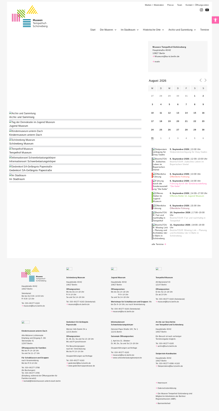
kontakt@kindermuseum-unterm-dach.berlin (42, 381)
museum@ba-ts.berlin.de (34, 306)
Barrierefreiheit (164, 403)
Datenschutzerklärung (167, 388)
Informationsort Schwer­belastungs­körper (32, 161)
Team (179, 5)
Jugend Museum (18, 125)
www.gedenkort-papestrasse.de (81, 366)
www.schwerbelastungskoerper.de (127, 358)
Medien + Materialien (154, 5)
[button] (215, 20)
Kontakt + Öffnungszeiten (197, 5)
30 (203, 130)
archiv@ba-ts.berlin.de (167, 346)
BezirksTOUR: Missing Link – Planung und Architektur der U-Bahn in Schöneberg (188, 233)
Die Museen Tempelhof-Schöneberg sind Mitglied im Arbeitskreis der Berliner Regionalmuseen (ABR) (174, 396)
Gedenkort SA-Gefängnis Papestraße (30, 170)
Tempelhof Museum (20, 152)
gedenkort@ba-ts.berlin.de (79, 363)
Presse (170, 5)
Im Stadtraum (128, 29)
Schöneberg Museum (21, 143)
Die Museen (106, 29)
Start (92, 29)
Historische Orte (152, 29)
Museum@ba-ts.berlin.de (167, 56)
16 (203, 113)
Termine (204, 29)
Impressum (162, 383)
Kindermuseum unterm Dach (25, 134)
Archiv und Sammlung (180, 29)
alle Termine (158, 244)
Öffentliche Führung (179, 176)
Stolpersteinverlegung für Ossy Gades (188, 152)
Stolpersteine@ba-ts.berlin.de (170, 366)
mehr (157, 61)
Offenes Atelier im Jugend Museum (187, 196)
